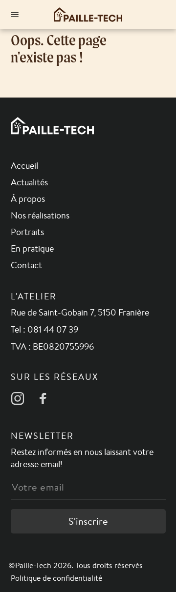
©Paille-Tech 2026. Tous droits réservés (75, 565)
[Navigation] (14, 14)
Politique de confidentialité (56, 578)
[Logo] (88, 14)
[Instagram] (17, 398)
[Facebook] (43, 398)
